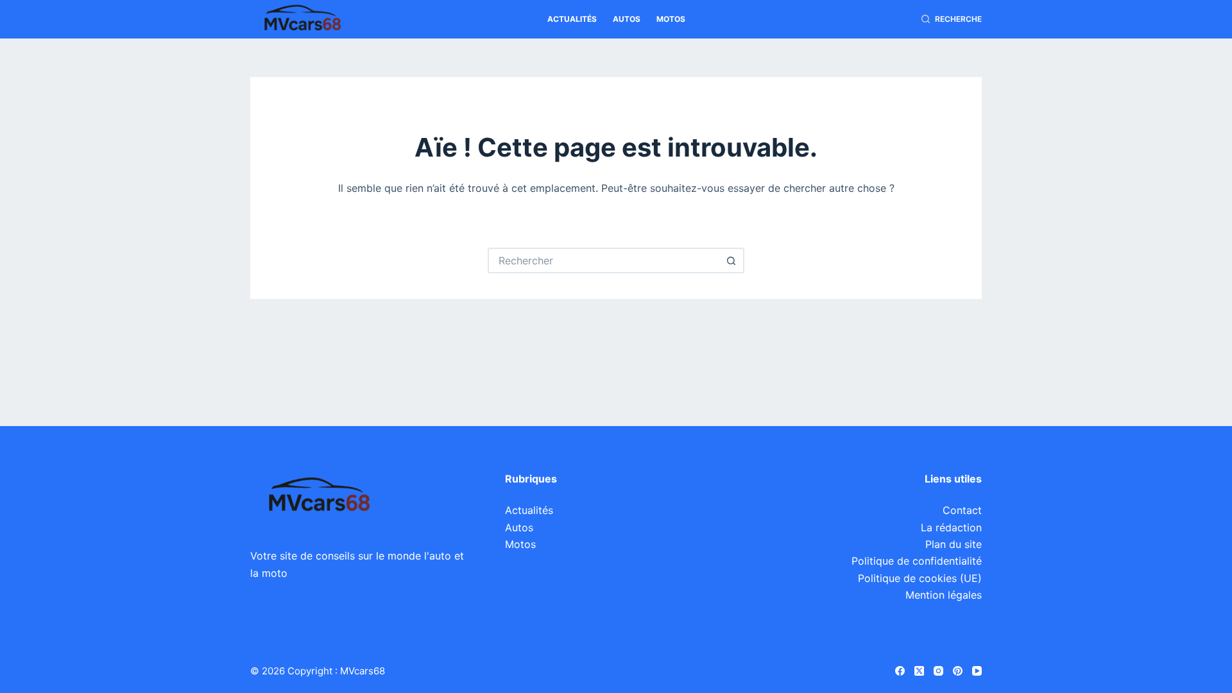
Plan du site (953, 544)
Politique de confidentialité (916, 560)
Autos (626, 19)
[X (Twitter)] (919, 671)
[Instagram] (938, 671)
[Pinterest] (958, 671)
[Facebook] (900, 671)
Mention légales (943, 594)
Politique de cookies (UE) (920, 578)
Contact (962, 510)
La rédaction (951, 527)
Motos (670, 19)
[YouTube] (977, 671)
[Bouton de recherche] (731, 260)
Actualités (572, 19)
